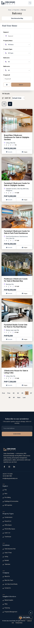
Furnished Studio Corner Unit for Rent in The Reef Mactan (15, 326)
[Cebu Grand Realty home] (9, 449)
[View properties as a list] (4, 104)
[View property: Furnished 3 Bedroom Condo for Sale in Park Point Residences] (17, 216)
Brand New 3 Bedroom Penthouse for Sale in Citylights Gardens (16, 137)
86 (27, 393)
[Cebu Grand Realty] (8, 2)
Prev (8, 393)
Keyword (5, 32)
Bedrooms (6, 57)
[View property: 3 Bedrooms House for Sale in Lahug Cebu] (17, 356)
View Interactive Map (17, 18)
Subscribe (17, 434)
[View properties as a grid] (10, 104)
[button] (30, 3)
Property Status (8, 40)
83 (13, 393)
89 (14, 397)
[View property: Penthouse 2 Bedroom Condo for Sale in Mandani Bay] (17, 264)
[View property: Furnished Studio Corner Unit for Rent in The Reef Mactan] (17, 310)
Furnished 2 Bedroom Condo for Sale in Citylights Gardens (17, 184)
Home (10, 10)
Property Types (7, 49)
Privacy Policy (19, 622)
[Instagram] (9, 467)
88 (9, 397)
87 (31, 393)
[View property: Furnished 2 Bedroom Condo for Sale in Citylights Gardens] (17, 168)
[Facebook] (4, 467)
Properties (16, 10)
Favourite (10, 152)
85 (22, 393)
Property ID (6, 75)
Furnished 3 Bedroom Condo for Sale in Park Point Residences (17, 232)
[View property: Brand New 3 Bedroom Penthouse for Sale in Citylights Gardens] (17, 120)
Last (24, 397)
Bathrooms (6, 66)
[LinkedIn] (14, 467)
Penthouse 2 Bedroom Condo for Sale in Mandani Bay (16, 280)
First (3, 393)
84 (18, 393)
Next (18, 397)
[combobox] (18, 98)
